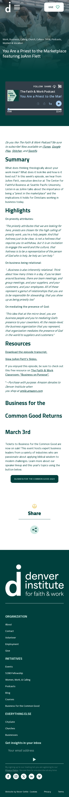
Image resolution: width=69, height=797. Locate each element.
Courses (9, 699)
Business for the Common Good (22, 706)
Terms (61, 791)
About (8, 624)
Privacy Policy (11, 770)
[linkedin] (31, 776)
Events (9, 667)
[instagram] (16, 776)
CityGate (10, 722)
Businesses (11, 735)
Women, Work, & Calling (17, 680)
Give (7, 651)
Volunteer (10, 637)
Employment (12, 644)
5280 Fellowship (14, 673)
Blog (7, 693)
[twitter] (24, 776)
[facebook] (8, 776)
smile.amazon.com (31, 390)
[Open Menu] (17, 7)
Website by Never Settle (16, 792)
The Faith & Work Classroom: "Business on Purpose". (29, 372)
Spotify (32, 150)
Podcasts (10, 686)
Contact (9, 631)
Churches (10, 728)
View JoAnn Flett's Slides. (21, 359)
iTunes (46, 146)
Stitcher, (17, 150)
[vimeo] (39, 776)
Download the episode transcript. (26, 352)
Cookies (33, 791)
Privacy (47, 791)
